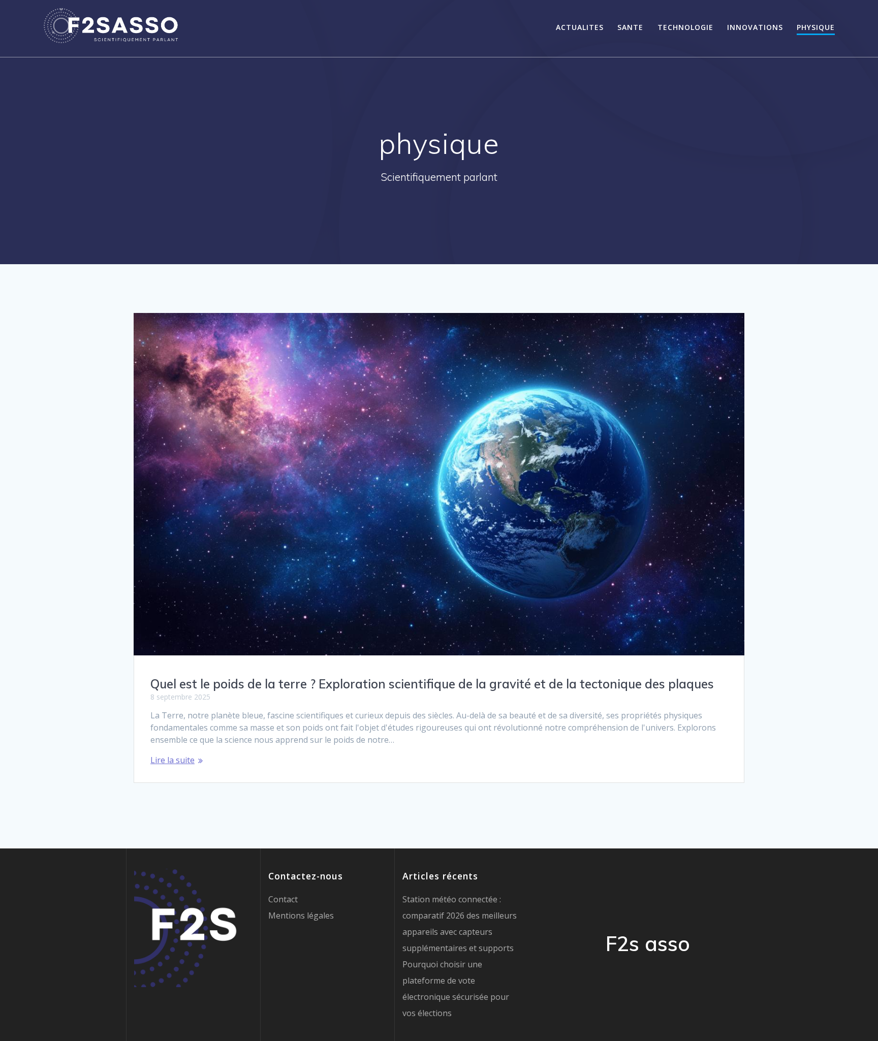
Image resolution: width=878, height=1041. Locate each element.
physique (816, 27)
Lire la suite (172, 760)
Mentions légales (301, 915)
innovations (755, 27)
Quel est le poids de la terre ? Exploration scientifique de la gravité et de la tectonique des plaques (432, 683)
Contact (283, 899)
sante (630, 27)
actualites (580, 27)
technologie (685, 27)
